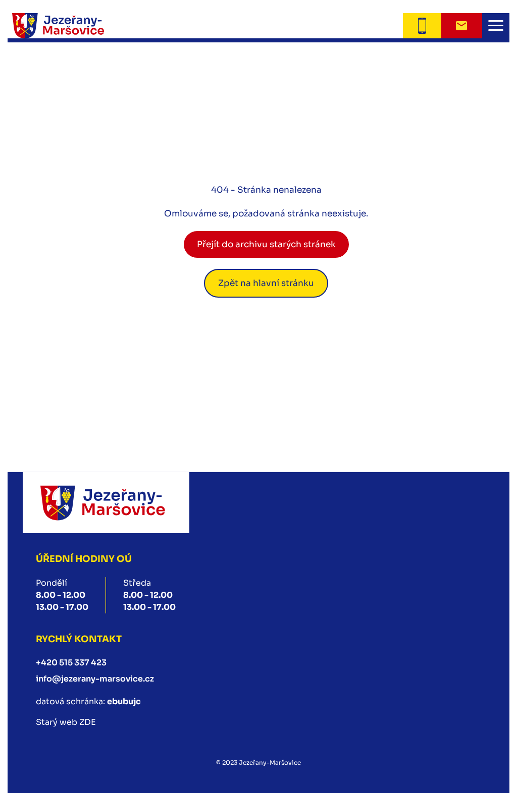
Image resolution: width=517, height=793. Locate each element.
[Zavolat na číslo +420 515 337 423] (422, 26)
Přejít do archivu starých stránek (266, 244)
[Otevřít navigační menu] (495, 26)
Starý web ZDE (66, 722)
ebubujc (124, 701)
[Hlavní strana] (71, 26)
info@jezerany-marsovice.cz (95, 678)
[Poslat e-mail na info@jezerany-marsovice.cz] (461, 26)
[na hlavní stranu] (105, 502)
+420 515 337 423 (71, 662)
